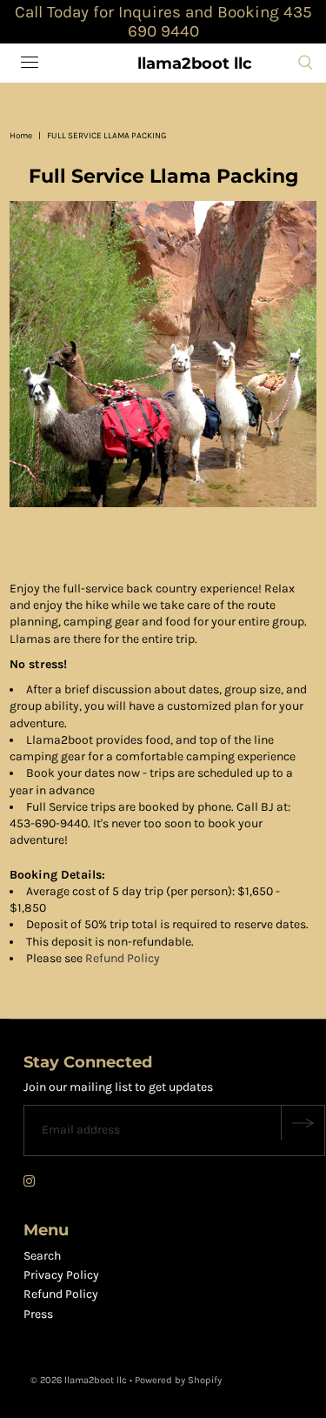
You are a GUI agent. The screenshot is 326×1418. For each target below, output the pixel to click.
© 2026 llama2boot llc (78, 1380)
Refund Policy (122, 958)
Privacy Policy (61, 1275)
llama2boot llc (194, 63)
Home (21, 135)
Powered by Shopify (178, 1380)
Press (38, 1314)
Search (42, 1255)
